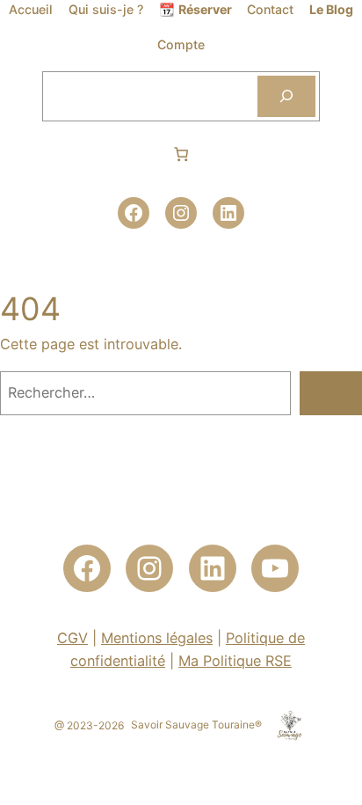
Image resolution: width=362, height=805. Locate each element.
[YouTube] (275, 568)
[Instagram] (181, 213)
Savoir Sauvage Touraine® (196, 724)
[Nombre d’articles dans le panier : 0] (181, 154)
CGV (72, 638)
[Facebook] (133, 213)
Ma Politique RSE (235, 661)
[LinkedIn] (228, 213)
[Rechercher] (286, 96)
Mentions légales (157, 638)
